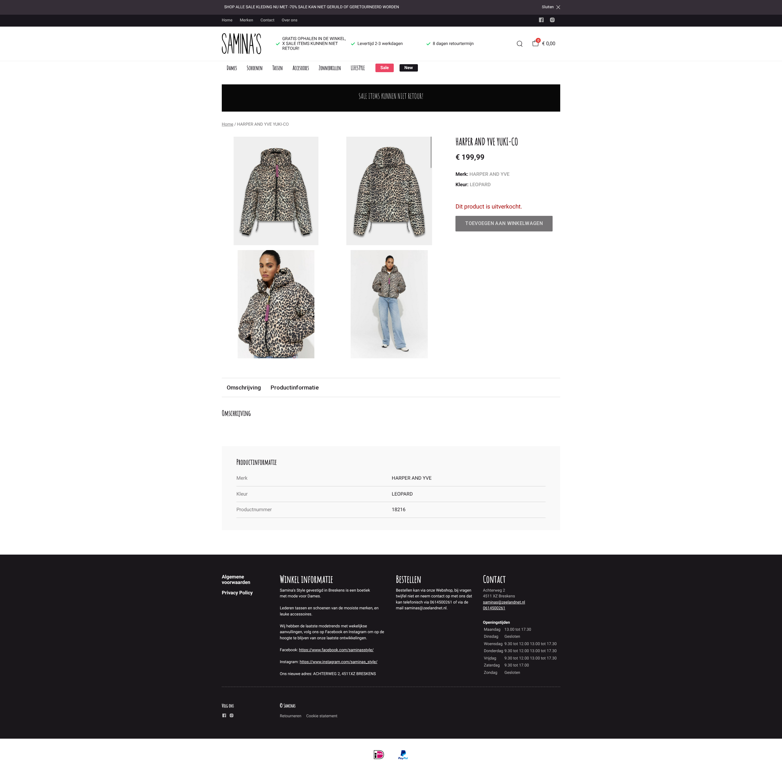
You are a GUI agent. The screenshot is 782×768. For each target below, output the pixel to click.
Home (227, 20)
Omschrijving (244, 387)
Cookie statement (321, 716)
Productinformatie (295, 387)
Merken (246, 20)
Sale (384, 67)
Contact (268, 20)
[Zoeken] (520, 44)
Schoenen (255, 68)
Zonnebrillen (330, 68)
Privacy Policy (237, 593)
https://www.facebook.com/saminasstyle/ (336, 650)
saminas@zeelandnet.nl (504, 602)
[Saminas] (241, 43)
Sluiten (548, 7)
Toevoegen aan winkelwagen (504, 223)
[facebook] (541, 21)
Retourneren (290, 716)
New (408, 67)
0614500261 (494, 608)
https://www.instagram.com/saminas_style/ (338, 662)
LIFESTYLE (358, 68)
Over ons (289, 20)
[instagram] (552, 21)
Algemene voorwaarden (236, 579)
